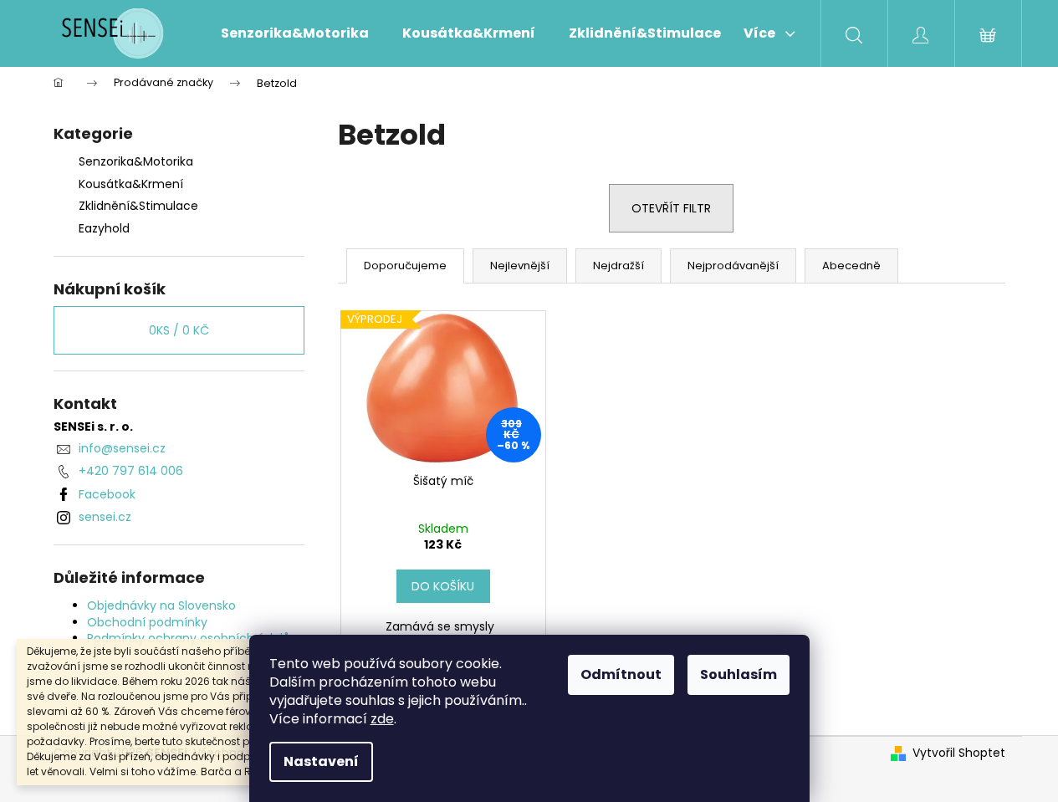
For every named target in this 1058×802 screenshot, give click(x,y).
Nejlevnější (519, 265)
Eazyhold (104, 228)
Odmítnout (621, 674)
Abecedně (851, 265)
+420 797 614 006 (131, 470)
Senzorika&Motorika (136, 161)
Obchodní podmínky (147, 622)
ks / (179, 330)
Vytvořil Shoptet (958, 753)
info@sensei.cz (122, 448)
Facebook (107, 494)
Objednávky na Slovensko (161, 605)
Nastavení (321, 761)
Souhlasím (738, 674)
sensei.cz (105, 516)
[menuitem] (295, 33)
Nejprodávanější (733, 265)
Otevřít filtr (671, 208)
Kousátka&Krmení (131, 184)
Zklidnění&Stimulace (138, 205)
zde (382, 718)
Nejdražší (618, 265)
